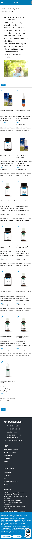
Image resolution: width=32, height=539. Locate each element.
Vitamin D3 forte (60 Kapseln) (7, 155)
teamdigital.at (21, 511)
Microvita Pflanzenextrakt (6, 110)
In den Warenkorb (4, 134)
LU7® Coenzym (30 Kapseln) (23, 201)
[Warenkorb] (31, 2)
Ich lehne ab (17, 536)
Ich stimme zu (6, 536)
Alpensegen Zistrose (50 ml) (7, 201)
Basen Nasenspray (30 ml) (23, 110)
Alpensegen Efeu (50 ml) (6, 336)
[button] (5, 2)
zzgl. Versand (11, 128)
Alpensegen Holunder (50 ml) (23, 291)
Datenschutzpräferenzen (8, 533)
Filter (3, 84)
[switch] (28, 536)
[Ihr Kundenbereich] (28, 2)
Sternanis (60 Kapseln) (6, 291)
